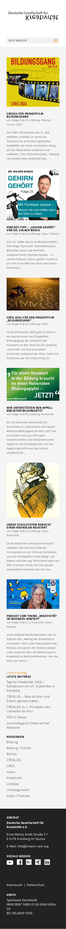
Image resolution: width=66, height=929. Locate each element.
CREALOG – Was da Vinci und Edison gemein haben (28, 698)
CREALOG (14, 759)
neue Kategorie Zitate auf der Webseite (28, 725)
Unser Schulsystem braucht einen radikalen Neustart (29, 526)
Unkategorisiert (18, 789)
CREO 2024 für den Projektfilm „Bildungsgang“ (30, 318)
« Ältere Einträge (17, 673)
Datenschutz (35, 885)
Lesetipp (13, 783)
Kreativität (47, 414)
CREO (19, 124)
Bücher (12, 753)
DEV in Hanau (17, 717)
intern (44, 531)
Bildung (35, 120)
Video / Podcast (50, 234)
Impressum (14, 885)
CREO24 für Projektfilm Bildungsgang (25, 115)
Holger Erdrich (20, 120)
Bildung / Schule (19, 747)
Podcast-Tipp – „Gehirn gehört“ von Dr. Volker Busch (31, 228)
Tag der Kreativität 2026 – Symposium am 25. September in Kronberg (31, 686)
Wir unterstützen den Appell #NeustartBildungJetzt (30, 409)
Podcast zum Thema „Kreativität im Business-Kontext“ (32, 617)
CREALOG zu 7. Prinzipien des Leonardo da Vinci (28, 709)
